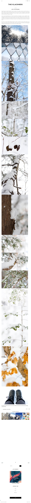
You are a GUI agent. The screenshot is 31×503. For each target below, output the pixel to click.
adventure (4, 409)
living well (9, 409)
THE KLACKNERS (15, 4)
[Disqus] (15, 430)
